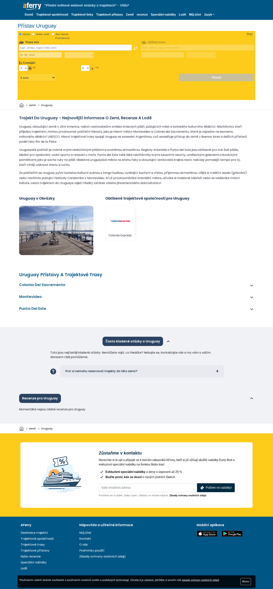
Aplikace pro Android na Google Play (232, 534)
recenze (142, 14)
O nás (83, 544)
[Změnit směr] (135, 48)
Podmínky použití (91, 550)
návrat (26, 34)
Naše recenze (31, 556)
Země (130, 14)
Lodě (182, 14)
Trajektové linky (82, 14)
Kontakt (85, 539)
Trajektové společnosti (52, 14)
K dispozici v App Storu (207, 534)
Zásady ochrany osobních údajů (187, 495)
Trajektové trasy (33, 544)
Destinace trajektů (34, 533)
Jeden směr (43, 34)
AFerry (26, 525)
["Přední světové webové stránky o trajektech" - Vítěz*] (32, 6)
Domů (29, 14)
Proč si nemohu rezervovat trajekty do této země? (101, 371)
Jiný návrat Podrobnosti (62, 36)
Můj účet (195, 14)
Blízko (245, 581)
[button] (209, 14)
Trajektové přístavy (109, 14)
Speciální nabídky (163, 14)
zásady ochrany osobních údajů (200, 579)
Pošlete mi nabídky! (219, 487)
